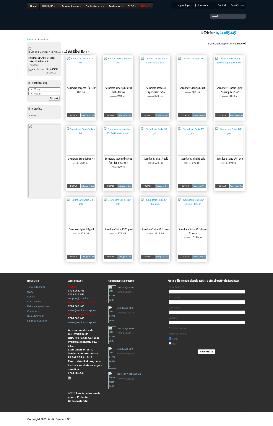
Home (30, 39)
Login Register (185, 5)
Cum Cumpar (238, 5)
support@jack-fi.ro (79, 298)
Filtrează (54, 98)
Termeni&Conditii (36, 287)
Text (174, 343)
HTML (175, 339)
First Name (174, 297)
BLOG (30, 292)
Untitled (173, 318)
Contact (222, 5)
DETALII (73, 115)
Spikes (31, 115)
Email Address (176, 287)
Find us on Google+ (37, 321)
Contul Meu (33, 311)
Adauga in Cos (87, 115)
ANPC (71, 393)
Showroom (203, 5)
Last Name (174, 307)
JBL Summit (52, 69)
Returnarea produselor (38, 306)
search (215, 16)
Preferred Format (177, 333)
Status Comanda (35, 316)
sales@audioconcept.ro (82, 310)
